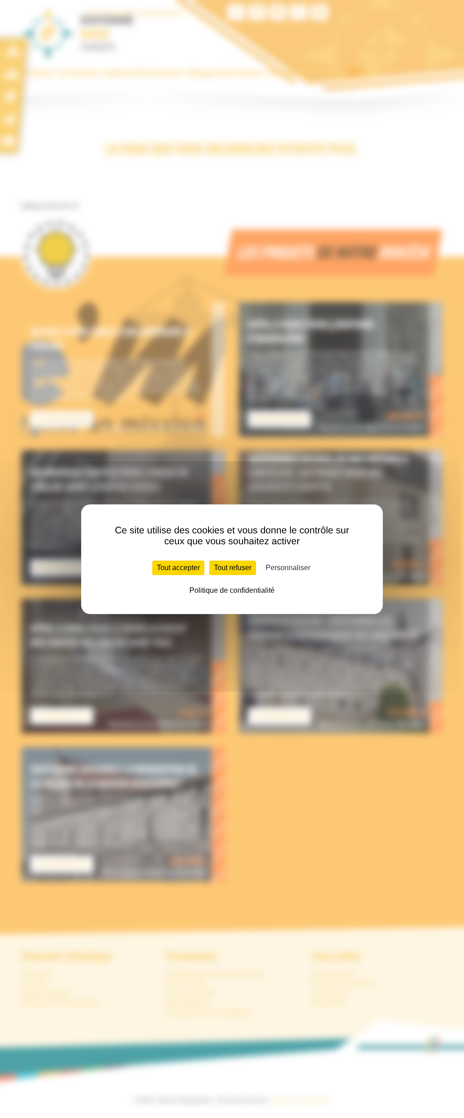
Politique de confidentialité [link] (232, 590)
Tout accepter (178, 567)
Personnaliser (288, 567)
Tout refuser (232, 567)
